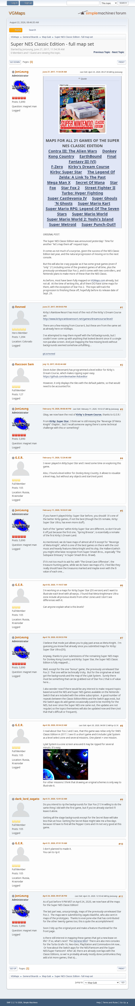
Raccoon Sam (24, 364)
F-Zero (57, 166)
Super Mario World (90, 213)
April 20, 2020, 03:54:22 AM (55, 725)
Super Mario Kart (94, 203)
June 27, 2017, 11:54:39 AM (55, 71)
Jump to (79, 982)
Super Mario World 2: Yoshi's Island (80, 219)
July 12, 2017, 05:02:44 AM (54, 364)
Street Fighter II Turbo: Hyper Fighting (88, 190)
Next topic (118, 52)
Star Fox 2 (70, 187)
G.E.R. (19, 458)
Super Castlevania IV (67, 198)
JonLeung (21, 72)
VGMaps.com (98, 280)
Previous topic (102, 52)
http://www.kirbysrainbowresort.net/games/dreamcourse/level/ (78, 318)
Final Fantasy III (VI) (93, 159)
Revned (20, 307)
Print (121, 62)
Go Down (15, 62)
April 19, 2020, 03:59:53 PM (55, 637)
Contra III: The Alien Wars (72, 150)
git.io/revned (49, 353)
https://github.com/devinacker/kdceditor (65, 376)
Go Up (13, 968)
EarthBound (90, 156)
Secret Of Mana (90, 182)
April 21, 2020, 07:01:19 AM (55, 843)
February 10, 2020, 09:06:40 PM (57, 408)
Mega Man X (58, 182)
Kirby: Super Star (66, 171)
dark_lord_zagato (27, 799)
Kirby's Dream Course (88, 166)
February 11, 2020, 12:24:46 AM (57, 457)
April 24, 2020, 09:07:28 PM (55, 895)
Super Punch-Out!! (99, 224)
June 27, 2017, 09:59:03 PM (55, 306)
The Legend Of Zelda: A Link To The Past (87, 174)
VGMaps (17, 13)
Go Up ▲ (124, 1002)
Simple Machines (30, 1002)
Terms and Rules (110, 1002)
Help (99, 1002)
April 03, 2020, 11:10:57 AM (55, 584)
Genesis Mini (80, 941)
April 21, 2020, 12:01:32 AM (55, 798)
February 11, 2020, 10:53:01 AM (57, 510)
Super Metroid (62, 224)
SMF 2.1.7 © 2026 (14, 1002)
